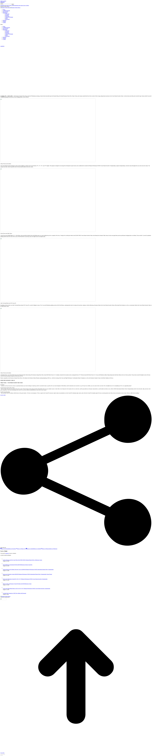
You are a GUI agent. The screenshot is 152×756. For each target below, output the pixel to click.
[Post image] (4, 558)
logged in (7, 553)
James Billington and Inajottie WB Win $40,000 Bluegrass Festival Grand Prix (17, 564)
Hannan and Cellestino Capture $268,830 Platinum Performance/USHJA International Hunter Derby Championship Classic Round (27, 574)
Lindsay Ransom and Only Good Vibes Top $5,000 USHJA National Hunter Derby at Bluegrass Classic (22, 560)
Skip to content (3, 0)
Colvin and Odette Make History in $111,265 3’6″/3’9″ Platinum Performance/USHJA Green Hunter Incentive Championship (26, 588)
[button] (76, 24)
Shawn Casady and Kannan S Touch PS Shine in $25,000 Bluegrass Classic (17, 583)
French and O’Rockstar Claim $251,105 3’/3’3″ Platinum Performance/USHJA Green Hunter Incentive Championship (25, 579)
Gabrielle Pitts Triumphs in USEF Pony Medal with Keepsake (14, 593)
